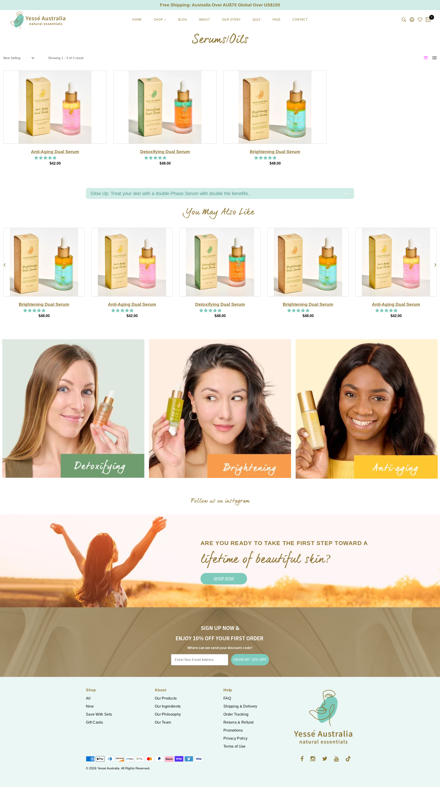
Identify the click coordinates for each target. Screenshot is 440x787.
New (90, 706)
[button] (45, 158)
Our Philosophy (168, 714)
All (88, 698)
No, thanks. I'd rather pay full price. (301, 459)
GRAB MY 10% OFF (250, 660)
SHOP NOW (224, 579)
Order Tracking (235, 714)
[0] (428, 20)
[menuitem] (137, 19)
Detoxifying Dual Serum (165, 151)
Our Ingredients (168, 706)
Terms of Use (234, 746)
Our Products (166, 698)
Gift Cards (94, 722)
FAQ (227, 698)
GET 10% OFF (301, 446)
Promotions (233, 730)
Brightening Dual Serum (275, 151)
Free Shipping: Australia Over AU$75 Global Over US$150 (220, 5)
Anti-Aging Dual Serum (55, 151)
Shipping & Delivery (240, 706)
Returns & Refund (238, 722)
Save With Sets (99, 714)
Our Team (163, 722)
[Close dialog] (430, 324)
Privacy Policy (235, 738)
